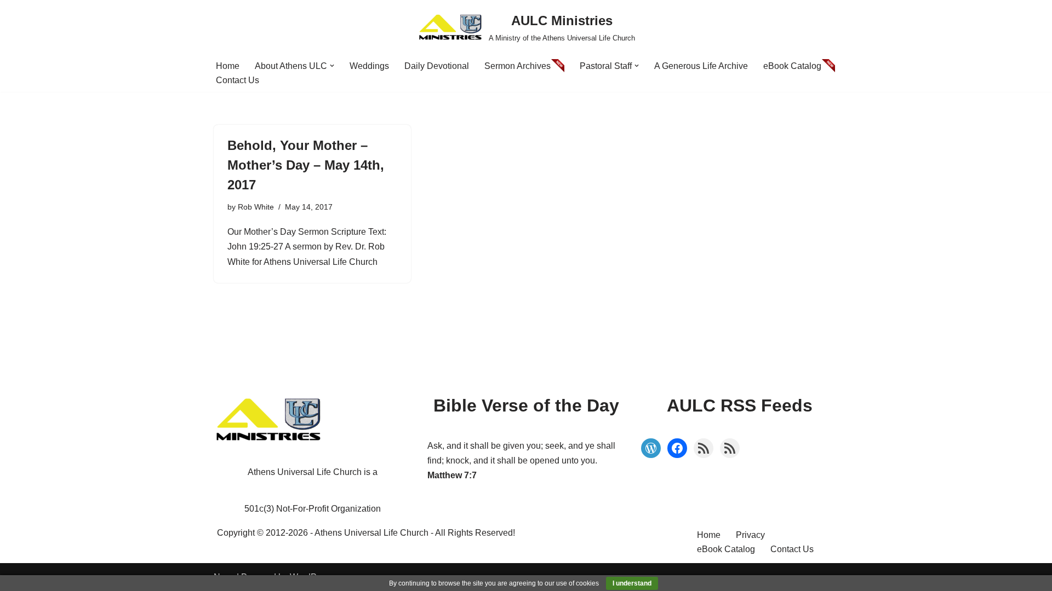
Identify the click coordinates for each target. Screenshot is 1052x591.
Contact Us (237, 80)
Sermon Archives (517, 66)
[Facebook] (677, 448)
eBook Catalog (792, 66)
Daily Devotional (436, 66)
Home (227, 66)
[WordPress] (651, 448)
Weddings (369, 66)
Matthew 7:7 (452, 475)
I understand (632, 583)
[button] (332, 65)
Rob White (256, 206)
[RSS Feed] (703, 448)
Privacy (750, 535)
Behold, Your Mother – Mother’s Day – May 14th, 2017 (305, 165)
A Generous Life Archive (701, 66)
